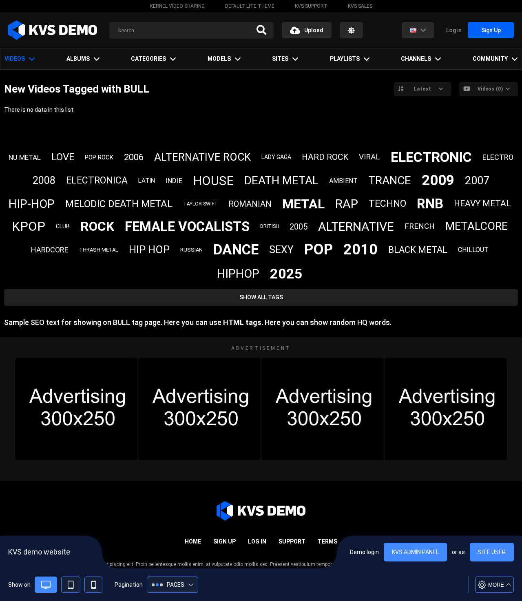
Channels (416, 58)
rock (97, 226)
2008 (44, 180)
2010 (360, 249)
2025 (286, 273)
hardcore (50, 249)
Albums (78, 58)
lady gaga (276, 157)
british (269, 226)
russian (191, 250)
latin (146, 180)
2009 (438, 180)
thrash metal (98, 250)
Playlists (345, 58)
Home (193, 541)
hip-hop (32, 204)
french (420, 226)
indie (174, 181)
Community (490, 58)
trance (389, 180)
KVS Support (311, 6)
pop (318, 249)
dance (236, 249)
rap (346, 204)
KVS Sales (360, 6)
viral (369, 156)
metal (303, 204)
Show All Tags (261, 297)
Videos (14, 58)
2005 (298, 227)
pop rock (99, 157)
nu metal (25, 157)
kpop (28, 226)
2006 (134, 157)
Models (219, 58)
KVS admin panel (415, 552)
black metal (417, 250)
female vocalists (187, 226)
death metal (281, 180)
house (213, 180)
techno (387, 203)
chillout (473, 250)
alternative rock (202, 157)
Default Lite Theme (249, 6)
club (63, 226)
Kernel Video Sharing (177, 6)
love (62, 157)
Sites (280, 58)
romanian (250, 204)
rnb (430, 204)
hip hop (149, 249)
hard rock (325, 157)
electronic (431, 157)
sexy (281, 250)
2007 (477, 180)
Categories (148, 58)
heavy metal (482, 203)
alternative (356, 226)
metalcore (476, 226)
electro (497, 157)
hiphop (238, 274)
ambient (343, 181)
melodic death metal (119, 204)
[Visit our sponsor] (76, 409)
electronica (97, 180)
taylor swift (200, 204)
